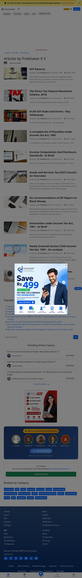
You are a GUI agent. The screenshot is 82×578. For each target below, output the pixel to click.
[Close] (66, 265)
